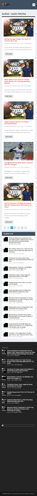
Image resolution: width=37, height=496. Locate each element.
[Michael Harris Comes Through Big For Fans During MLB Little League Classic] (6, 308)
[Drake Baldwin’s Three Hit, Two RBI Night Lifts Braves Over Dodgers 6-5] (6, 268)
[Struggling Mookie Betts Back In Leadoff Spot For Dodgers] (18, 151)
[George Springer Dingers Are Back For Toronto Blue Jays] (18, 28)
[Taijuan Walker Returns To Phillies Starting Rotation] (18, 110)
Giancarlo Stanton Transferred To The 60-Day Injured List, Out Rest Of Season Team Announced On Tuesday (21, 299)
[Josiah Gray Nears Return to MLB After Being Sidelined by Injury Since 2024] (6, 291)
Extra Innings (19, 278)
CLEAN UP (26, 167)
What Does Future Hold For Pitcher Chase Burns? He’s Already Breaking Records (17, 81)
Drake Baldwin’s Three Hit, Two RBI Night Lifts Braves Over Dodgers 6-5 (20, 268)
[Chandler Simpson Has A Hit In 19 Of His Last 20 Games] (6, 284)
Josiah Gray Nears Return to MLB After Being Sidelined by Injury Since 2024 (20, 291)
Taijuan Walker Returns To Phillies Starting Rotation (16, 122)
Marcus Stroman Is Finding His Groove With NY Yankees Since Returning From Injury (18, 205)
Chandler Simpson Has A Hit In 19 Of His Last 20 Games (20, 283)
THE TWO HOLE (28, 126)
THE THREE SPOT (20, 263)
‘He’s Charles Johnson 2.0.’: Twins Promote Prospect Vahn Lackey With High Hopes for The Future (21, 250)
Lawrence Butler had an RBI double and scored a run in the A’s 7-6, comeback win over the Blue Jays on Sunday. (21, 325)
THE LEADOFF (28, 43)
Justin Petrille (13, 43)
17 (22, 227)
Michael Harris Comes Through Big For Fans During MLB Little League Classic (21, 307)
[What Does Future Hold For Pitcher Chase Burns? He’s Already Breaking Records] (18, 68)
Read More (9, 54)
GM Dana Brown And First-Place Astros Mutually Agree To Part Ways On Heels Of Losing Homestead (21, 316)
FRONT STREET (20, 270)
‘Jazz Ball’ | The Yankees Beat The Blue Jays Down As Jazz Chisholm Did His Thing (20, 333)
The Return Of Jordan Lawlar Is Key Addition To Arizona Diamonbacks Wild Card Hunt (21, 259)
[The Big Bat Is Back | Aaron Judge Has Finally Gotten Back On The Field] (6, 276)
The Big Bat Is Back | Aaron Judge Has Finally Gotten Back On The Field (19, 275)
